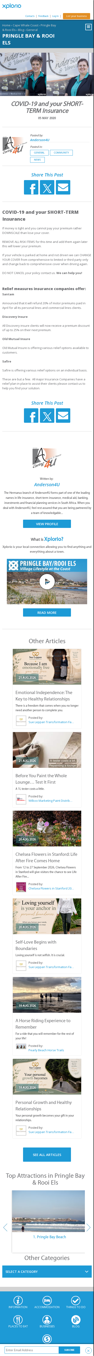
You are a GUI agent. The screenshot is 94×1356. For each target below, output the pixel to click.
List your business (76, 16)
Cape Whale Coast (25, 25)
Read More (47, 612)
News (37, 159)
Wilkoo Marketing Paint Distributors (51, 801)
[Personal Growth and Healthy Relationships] (47, 1077)
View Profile (47, 524)
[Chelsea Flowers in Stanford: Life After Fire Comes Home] (47, 828)
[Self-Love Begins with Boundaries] (47, 916)
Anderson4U (39, 139)
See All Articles (47, 1154)
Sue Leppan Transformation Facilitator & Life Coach (51, 722)
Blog (21, 30)
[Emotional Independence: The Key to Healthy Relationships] (47, 667)
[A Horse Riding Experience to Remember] (47, 995)
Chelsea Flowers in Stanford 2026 (51, 888)
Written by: (47, 478)
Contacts (29, 16)
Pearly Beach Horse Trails (46, 1050)
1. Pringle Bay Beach (49, 1237)
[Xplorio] (13, 6)
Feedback (43, 16)
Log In (55, 16)
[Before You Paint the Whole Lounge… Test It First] (47, 750)
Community (61, 152)
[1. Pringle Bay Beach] (49, 1211)
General (32, 30)
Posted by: (37, 135)
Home (6, 25)
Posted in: (36, 146)
